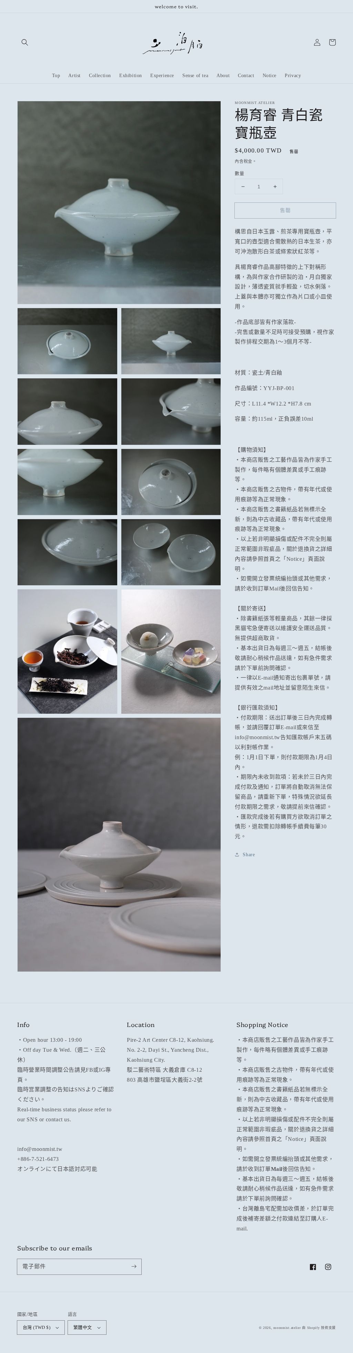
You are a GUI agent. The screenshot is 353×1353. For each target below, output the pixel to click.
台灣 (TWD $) (36, 1327)
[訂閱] (133, 1266)
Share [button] (249, 854)
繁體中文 (82, 1327)
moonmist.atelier (287, 1328)
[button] (24, 42)
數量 (239, 173)
